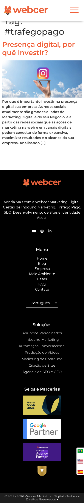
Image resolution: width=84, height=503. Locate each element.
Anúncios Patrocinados (42, 333)
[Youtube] (34, 231)
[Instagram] (42, 231)
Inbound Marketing (42, 339)
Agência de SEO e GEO (42, 372)
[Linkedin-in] (50, 231)
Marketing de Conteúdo (42, 359)
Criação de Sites (42, 365)
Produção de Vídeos (42, 352)
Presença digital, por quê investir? (38, 48)
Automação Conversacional (42, 346)
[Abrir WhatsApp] (10, 492)
